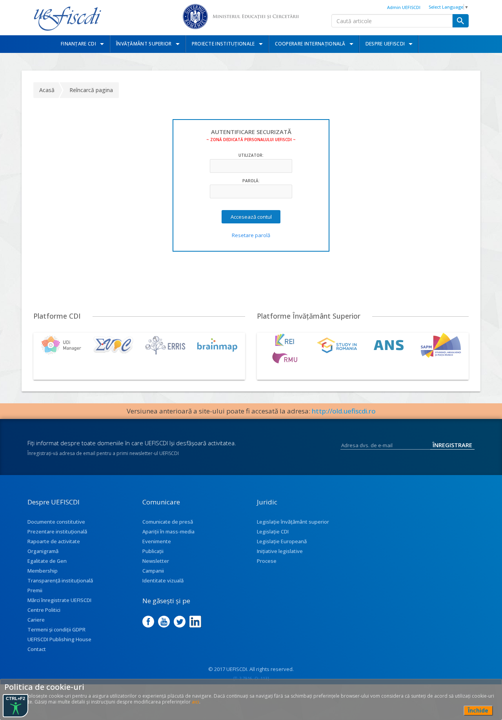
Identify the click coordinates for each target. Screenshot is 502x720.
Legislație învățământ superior (293, 521)
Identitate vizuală (163, 580)
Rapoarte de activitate (53, 541)
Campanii (153, 570)
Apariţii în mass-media (168, 531)
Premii (34, 590)
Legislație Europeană (282, 541)
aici (195, 701)
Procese (266, 560)
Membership (42, 570)
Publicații (153, 551)
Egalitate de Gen (47, 560)
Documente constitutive (56, 521)
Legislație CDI (273, 531)
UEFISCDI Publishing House (59, 639)
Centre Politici (43, 609)
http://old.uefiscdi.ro (344, 410)
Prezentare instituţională (57, 531)
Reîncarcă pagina (91, 90)
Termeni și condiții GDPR (56, 629)
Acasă (47, 90)
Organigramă (42, 551)
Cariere (36, 619)
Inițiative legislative (280, 551)
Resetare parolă (251, 235)
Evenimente (156, 541)
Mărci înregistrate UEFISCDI (59, 600)
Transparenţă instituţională (60, 580)
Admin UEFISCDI (403, 7)
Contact (36, 649)
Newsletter (155, 560)
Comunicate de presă (167, 521)
